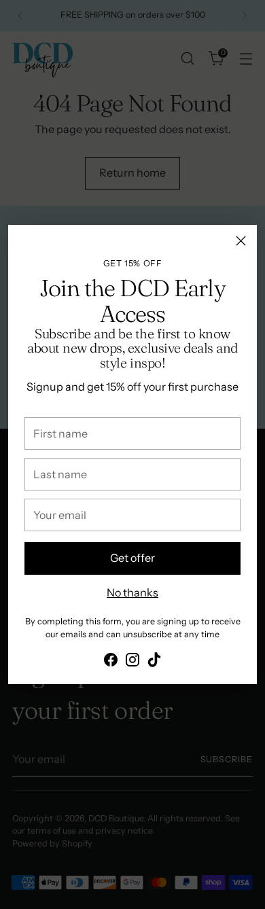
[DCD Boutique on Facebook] (111, 662)
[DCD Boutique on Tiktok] (154, 662)
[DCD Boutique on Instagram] (132, 662)
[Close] (240, 240)
